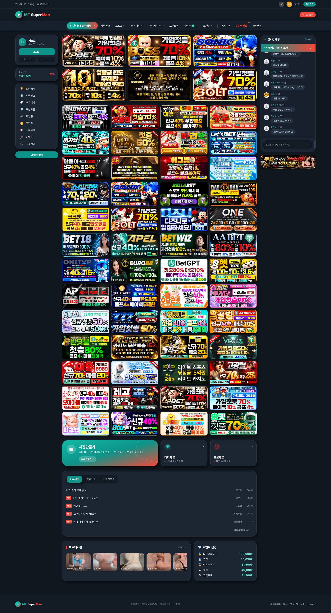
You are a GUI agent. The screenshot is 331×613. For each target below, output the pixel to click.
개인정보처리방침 (149, 604)
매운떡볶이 (275, 82)
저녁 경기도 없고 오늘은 (85, 498)
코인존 (26, 123)
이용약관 (135, 604)
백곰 (272, 60)
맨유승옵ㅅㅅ (80, 506)
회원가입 (309, 4)
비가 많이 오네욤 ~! (76, 490)
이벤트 (26, 137)
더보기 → (182, 547)
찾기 (46, 59)
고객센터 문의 (37, 155)
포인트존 (174, 25)
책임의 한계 (165, 604)
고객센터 (309, 14)
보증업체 (27, 88)
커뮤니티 (27, 102)
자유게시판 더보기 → (243, 530)
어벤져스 (274, 105)
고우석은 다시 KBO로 (84, 513)
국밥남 (273, 127)
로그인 (297, 4)
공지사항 (226, 25)
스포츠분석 (108, 479)
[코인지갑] (289, 4)
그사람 (273, 71)
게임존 (26, 116)
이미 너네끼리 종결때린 (85, 521)
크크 (272, 94)
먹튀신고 (27, 95)
